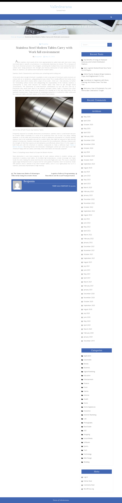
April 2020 (87, 325)
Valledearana (61, 6)
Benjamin (38, 56)
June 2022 (87, 223)
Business (87, 368)
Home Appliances (90, 407)
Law (85, 419)
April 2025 (87, 132)
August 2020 (88, 309)
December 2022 (89, 199)
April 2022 (87, 231)
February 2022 (89, 239)
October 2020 (88, 301)
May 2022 (87, 227)
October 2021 (88, 254)
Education (87, 375)
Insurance (87, 411)
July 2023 (87, 172)
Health (86, 399)
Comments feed (89, 485)
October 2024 (88, 148)
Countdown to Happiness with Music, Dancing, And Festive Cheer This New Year (95, 82)
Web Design (88, 458)
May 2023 (87, 180)
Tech (85, 450)
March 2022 (88, 235)
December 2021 (89, 246)
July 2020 (87, 313)
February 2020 (89, 333)
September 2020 (89, 305)
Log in (86, 477)
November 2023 (89, 156)
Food (85, 387)
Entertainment (88, 379)
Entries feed (88, 481)
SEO (85, 431)
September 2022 (89, 211)
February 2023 (89, 191)
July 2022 (87, 219)
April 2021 (87, 278)
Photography (88, 423)
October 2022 (88, 207)
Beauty (86, 364)
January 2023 (88, 195)
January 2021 (88, 290)
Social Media (88, 438)
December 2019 (89, 341)
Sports (86, 446)
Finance (86, 383)
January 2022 (88, 243)
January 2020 (88, 337)
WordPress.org (89, 489)
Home (86, 403)
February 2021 (89, 286)
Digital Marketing (89, 372)
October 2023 (88, 160)
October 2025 (88, 125)
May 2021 (87, 274)
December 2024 (89, 140)
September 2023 (89, 164)
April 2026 (87, 121)
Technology (87, 454)
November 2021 (89, 250)
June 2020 (87, 317)
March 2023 (88, 187)
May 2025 (87, 128)
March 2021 (88, 282)
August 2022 (88, 215)
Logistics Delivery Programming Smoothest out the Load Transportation (60, 174)
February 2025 (89, 136)
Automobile (87, 360)
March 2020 (88, 329)
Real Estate (87, 427)
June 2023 (87, 176)
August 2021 (88, 262)
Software (87, 442)
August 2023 (88, 168)
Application (87, 356)
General (86, 395)
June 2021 (87, 270)
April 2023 (87, 184)
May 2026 (87, 117)
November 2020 (89, 298)
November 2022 (89, 203)
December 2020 (89, 294)
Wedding (86, 462)
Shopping (44, 44)
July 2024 (87, 152)
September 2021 (89, 258)
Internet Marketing (90, 415)
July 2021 (87, 266)
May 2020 (87, 321)
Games (86, 391)
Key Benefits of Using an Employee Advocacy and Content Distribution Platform (94, 62)
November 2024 (89, 144)
